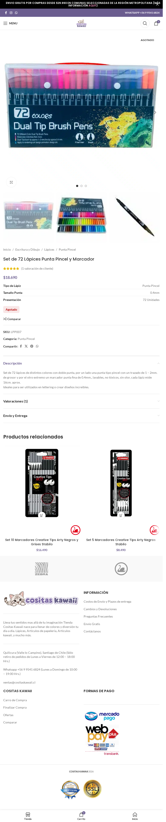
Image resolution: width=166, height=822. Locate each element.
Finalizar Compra (15, 707)
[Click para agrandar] (11, 182)
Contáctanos (92, 631)
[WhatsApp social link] (16, 13)
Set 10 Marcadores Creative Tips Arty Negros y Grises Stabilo (41, 542)
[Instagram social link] (11, 13)
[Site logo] (81, 23)
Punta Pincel (67, 249)
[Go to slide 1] (77, 186)
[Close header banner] (157, 4)
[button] (7, 112)
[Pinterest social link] (32, 346)
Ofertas (8, 715)
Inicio (7, 249)
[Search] (145, 23)
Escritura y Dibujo (27, 249)
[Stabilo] (121, 569)
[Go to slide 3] (86, 186)
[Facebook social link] (5, 13)
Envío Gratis (92, 624)
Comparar (10, 722)
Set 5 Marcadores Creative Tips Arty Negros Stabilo (121, 542)
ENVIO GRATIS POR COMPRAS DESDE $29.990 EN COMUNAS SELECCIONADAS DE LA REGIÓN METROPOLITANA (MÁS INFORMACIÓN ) (83, 4)
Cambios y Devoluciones (100, 609)
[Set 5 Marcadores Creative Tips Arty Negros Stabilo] (121, 483)
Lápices (49, 249)
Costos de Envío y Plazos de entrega (107, 601)
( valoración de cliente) (37, 268)
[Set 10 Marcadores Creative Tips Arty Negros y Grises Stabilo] (41, 483)
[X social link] (26, 346)
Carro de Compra (15, 700)
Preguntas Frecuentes (98, 616)
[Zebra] (41, 569)
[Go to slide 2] (81, 186)
